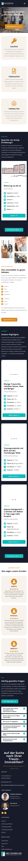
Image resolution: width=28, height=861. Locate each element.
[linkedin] (5, 813)
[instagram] (2, 813)
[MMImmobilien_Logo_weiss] (7, 2)
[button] (14, 710)
